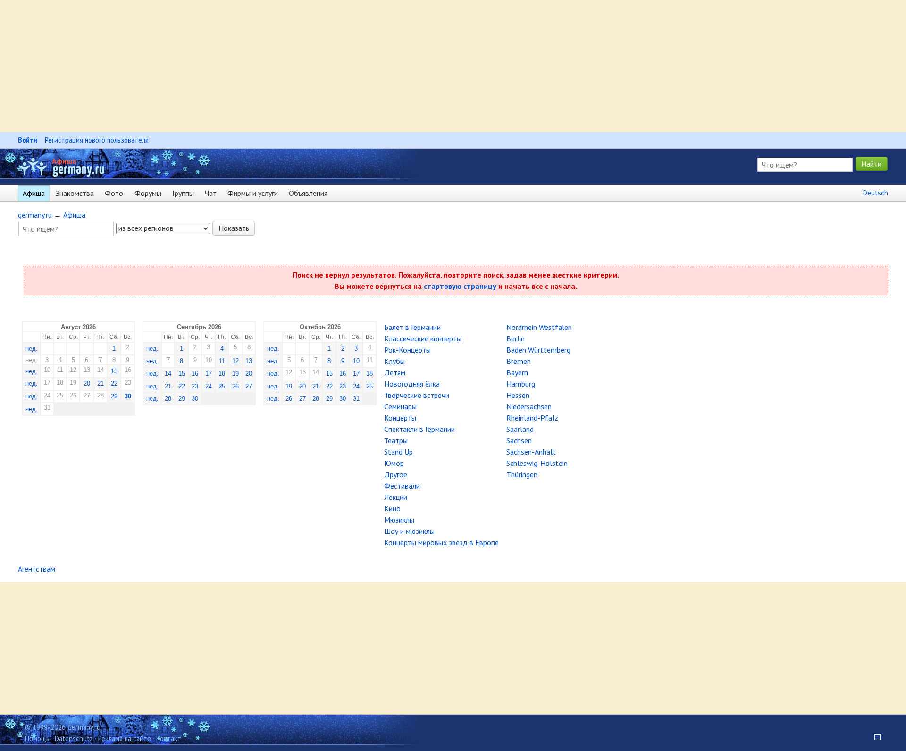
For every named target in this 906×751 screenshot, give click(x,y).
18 (221, 373)
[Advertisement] (283, 66)
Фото (114, 193)
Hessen (517, 395)
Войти (27, 139)
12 (235, 360)
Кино (392, 508)
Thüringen (521, 474)
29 (114, 396)
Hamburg (520, 383)
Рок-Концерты (407, 349)
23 (195, 386)
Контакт (168, 738)
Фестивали (402, 485)
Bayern (517, 372)
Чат (211, 193)
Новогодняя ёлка (412, 383)
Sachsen (519, 440)
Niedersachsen (529, 406)
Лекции (395, 497)
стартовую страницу (460, 286)
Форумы (147, 193)
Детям (394, 372)
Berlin (515, 338)
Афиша (64, 161)
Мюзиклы (399, 519)
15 (114, 371)
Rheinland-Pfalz (532, 417)
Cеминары (400, 406)
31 (356, 398)
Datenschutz (74, 738)
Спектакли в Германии (419, 429)
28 (168, 398)
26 (235, 386)
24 (208, 386)
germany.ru (35, 214)
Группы (183, 193)
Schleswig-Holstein (537, 463)
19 (235, 373)
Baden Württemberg (538, 349)
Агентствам (36, 569)
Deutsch (875, 192)
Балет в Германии (412, 327)
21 (100, 383)
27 (248, 386)
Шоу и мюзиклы (409, 531)
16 (195, 373)
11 (222, 360)
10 (356, 360)
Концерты (400, 417)
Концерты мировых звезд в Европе (441, 542)
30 (128, 396)
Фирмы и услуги (252, 193)
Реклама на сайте (124, 738)
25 (221, 386)
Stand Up (398, 451)
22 (114, 383)
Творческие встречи (416, 395)
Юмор (394, 463)
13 (248, 360)
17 (208, 373)
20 (87, 383)
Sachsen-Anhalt (531, 451)
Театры (396, 440)
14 (168, 373)
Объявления (308, 193)
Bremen (518, 361)
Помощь (37, 738)
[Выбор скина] (874, 738)
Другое (395, 474)
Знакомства (75, 193)
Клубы (394, 361)
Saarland (520, 429)
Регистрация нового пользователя (97, 139)
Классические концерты (422, 338)
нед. (31, 348)
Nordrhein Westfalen (539, 327)
